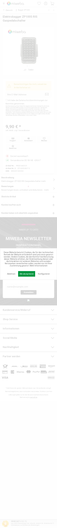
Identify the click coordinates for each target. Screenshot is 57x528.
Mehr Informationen (38, 266)
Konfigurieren (44, 274)
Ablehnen (11, 274)
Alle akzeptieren (27, 274)
